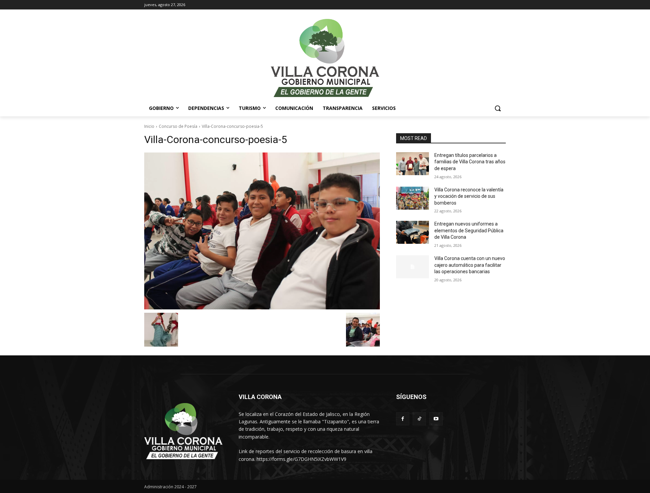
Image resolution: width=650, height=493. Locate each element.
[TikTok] (419, 418)
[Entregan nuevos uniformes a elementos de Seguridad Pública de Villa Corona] (412, 232)
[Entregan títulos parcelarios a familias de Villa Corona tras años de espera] (412, 163)
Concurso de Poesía (178, 126)
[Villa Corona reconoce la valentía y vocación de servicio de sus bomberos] (412, 198)
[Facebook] (402, 418)
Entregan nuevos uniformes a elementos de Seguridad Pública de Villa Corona (468, 230)
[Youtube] (435, 418)
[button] (498, 108)
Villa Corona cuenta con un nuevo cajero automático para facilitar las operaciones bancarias (469, 265)
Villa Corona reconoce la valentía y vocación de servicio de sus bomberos (468, 196)
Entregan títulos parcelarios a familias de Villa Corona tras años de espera (469, 161)
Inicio (149, 126)
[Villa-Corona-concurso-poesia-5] (262, 230)
